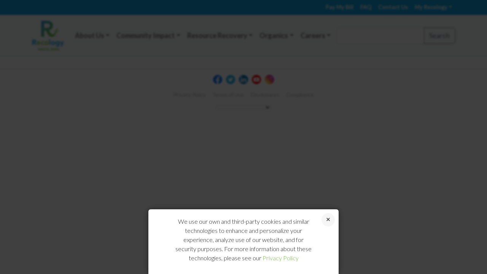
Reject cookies (328, 219)
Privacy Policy (281, 257)
